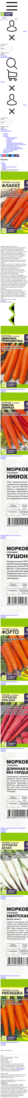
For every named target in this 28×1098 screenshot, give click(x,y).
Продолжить (4, 1083)
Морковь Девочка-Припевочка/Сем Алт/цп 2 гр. (13, 389)
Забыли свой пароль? (6, 57)
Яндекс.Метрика (19, 1069)
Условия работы (11, 139)
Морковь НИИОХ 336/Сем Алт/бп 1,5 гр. (11, 535)
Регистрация (4, 55)
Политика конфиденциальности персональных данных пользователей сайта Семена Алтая (16, 144)
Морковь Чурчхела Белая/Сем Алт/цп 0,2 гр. (12, 896)
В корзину (3, 391)
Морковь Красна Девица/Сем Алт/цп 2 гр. (11, 455)
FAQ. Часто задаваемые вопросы (15, 148)
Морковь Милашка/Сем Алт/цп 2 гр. (10, 1042)
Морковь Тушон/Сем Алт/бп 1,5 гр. (10, 615)
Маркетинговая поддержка (13, 147)
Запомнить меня (5, 53)
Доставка (9, 140)
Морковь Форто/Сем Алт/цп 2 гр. (9, 681)
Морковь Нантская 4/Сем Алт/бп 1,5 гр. (11, 975)
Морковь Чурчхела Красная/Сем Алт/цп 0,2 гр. (12, 748)
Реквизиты (9, 141)
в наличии (3, 300)
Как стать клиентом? (12, 137)
